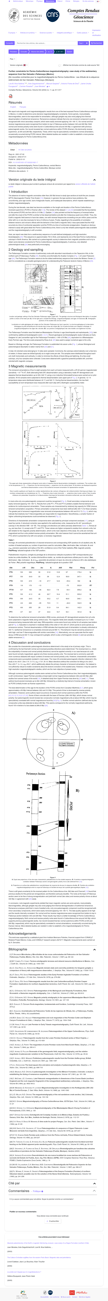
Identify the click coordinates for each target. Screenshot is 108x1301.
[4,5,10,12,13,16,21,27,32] (18, 695)
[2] (94, 258)
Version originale (16, 65)
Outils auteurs (82, 32)
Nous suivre (66, 1297)
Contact (74, 1297)
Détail (12, 149)
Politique (37, 1191)
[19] (86, 891)
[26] (46, 705)
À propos (12, 32)
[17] (86, 520)
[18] (53, 212)
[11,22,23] (69, 210)
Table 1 (85, 525)
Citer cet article (26, 149)
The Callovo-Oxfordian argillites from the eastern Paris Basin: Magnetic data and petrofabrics (39, 1257)
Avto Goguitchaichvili (36, 83)
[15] (41, 198)
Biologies (76, 1)
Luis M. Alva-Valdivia (16, 83)
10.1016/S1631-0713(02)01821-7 (25, 162)
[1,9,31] (45, 335)
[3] (23, 637)
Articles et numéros (27, 32)
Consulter (9, 43)
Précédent (13, 52)
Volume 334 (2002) (37, 52)
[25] (54, 340)
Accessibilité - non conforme (49, 1297)
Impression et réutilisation (96, 32)
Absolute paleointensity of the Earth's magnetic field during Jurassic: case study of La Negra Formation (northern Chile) (48, 1243)
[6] (44, 212)
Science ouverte (46, 32)
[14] (43, 210)
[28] (30, 899)
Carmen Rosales (26, 86)
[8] (79, 635)
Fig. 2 (74, 377)
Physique (39, 1)
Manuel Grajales (53, 83)
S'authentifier (54, 1221)
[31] (52, 346)
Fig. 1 (77, 256)
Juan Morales (40, 86)
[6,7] (81, 687)
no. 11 (50, 52)
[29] (21, 237)
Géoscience (50, 1)
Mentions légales (84, 1297)
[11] (87, 678)
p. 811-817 (59, 52)
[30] (36, 256)
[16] (56, 632)
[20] (80, 678)
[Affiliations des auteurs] (48, 86)
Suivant (69, 52)
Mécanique (29, 1)
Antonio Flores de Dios (69, 83)
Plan (12, 59)
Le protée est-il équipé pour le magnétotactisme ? (24, 1272)
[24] (13, 258)
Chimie (67, 1)
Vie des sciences (88, 1)
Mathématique (18, 1)
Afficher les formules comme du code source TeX (81, 65)
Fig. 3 (59, 700)
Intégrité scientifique (64, 32)
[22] (80, 882)
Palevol (59, 1)
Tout (80, 43)
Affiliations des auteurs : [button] (18, 171)
